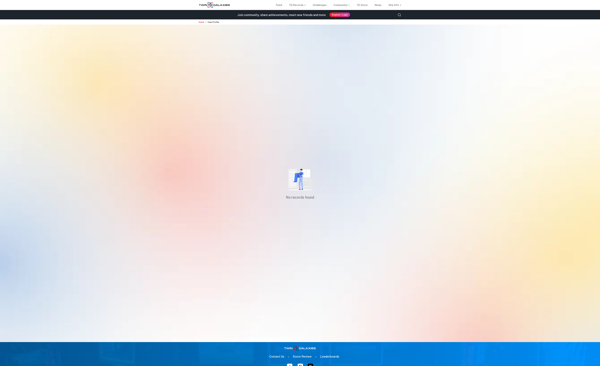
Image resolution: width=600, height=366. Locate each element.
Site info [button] (393, 5)
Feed (279, 5)
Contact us (276, 356)
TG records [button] (296, 5)
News (378, 5)
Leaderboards (329, 356)
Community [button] (341, 5)
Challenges (320, 5)
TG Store (362, 5)
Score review (302, 356)
